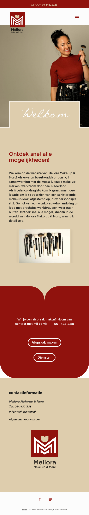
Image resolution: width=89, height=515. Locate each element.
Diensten (44, 357)
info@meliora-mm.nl (22, 411)
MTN (24, 509)
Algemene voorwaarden (25, 419)
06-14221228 (22, 406)
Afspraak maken (44, 342)
